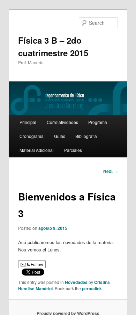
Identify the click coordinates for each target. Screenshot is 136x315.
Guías (59, 136)
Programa (97, 122)
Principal (28, 122)
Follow (36, 264)
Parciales (73, 150)
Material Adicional (37, 150)
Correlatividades (62, 122)
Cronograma (32, 136)
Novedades (76, 282)
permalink (92, 288)
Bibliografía (86, 136)
